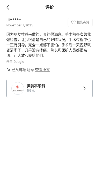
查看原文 (42, 70)
